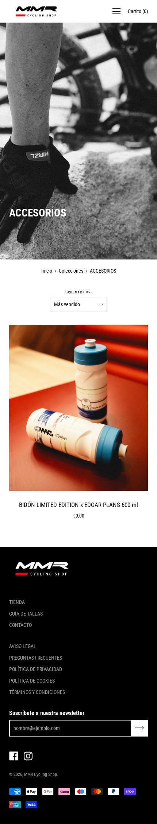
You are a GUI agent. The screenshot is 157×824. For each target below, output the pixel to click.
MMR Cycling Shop (40, 774)
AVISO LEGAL (22, 646)
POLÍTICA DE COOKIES (32, 681)
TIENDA (17, 602)
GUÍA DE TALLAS (26, 614)
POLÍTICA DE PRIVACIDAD (35, 669)
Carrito (138, 11)
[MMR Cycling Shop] (36, 11)
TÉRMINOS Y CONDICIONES (37, 692)
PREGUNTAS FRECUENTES (35, 658)
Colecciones (71, 271)
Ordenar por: (78, 292)
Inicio (46, 271)
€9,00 (78, 516)
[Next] (142, 408)
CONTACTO (20, 625)
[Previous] (15, 408)
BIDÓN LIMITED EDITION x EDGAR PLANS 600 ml (78, 504)
